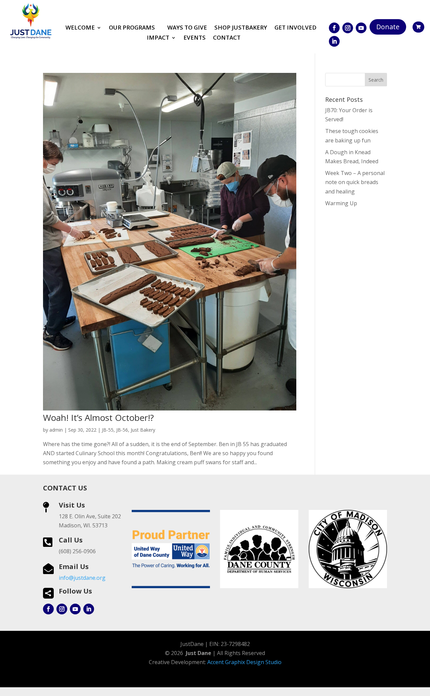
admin (56, 430)
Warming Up (341, 203)
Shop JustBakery (240, 28)
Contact (227, 38)
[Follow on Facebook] (334, 28)
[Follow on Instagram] (347, 28)
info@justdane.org (82, 577)
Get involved (295, 28)
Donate (387, 26)
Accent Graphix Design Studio (244, 662)
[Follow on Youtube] (361, 28)
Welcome (80, 28)
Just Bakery (143, 430)
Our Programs (132, 28)
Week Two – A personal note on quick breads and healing (355, 182)
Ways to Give (187, 28)
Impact (158, 38)
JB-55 (108, 430)
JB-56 (122, 430)
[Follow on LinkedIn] (334, 41)
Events (194, 38)
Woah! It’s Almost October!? (98, 417)
